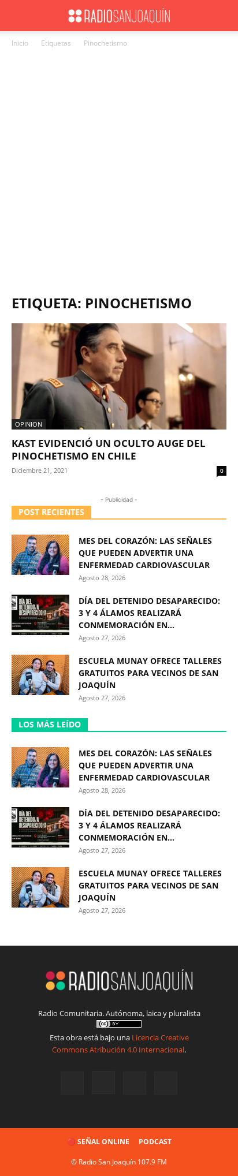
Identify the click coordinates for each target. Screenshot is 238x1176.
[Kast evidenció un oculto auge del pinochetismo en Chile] (119, 376)
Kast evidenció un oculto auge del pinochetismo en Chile (109, 449)
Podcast (155, 1142)
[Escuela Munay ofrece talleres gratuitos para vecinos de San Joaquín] (40, 675)
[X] (134, 1083)
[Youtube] (165, 1083)
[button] (19, 15)
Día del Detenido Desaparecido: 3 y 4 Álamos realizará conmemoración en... (149, 612)
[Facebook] (72, 1083)
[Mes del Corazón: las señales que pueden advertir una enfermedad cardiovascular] (40, 555)
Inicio (20, 43)
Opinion (28, 424)
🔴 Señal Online (98, 1142)
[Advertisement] (119, 174)
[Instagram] (103, 1082)
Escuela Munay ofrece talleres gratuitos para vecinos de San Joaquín (150, 672)
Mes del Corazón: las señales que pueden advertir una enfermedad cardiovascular (145, 552)
